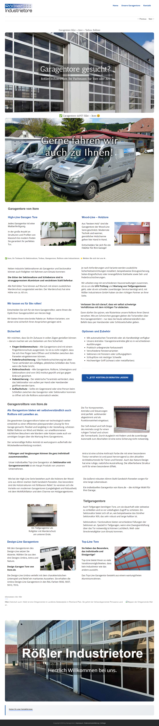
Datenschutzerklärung (91, 723)
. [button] (105, 258)
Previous (142, 19)
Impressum (79, 723)
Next (150, 19)
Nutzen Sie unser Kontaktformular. (21, 709)
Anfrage (103, 723)
